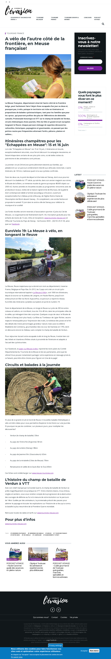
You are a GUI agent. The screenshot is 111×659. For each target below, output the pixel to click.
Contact (54, 617)
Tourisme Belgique (39, 19)
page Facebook (51, 640)
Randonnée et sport (52, 535)
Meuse (49, 533)
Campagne (37, 535)
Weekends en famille (36, 533)
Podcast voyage (97, 19)
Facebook (16, 224)
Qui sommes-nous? (41, 617)
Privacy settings (55, 645)
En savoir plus (16, 657)
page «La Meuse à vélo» (28, 349)
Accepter (84, 651)
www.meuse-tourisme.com (42, 473)
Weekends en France (19, 533)
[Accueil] (18, 10)
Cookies (64, 617)
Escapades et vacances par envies (21, 19)
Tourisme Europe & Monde (71, 19)
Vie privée (74, 617)
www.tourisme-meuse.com (55, 218)
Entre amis (16, 535)
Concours (87, 17)
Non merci (94, 651)
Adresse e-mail (86, 57)
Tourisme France (54, 19)
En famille (27, 535)
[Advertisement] (90, 153)
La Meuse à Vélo (39, 292)
